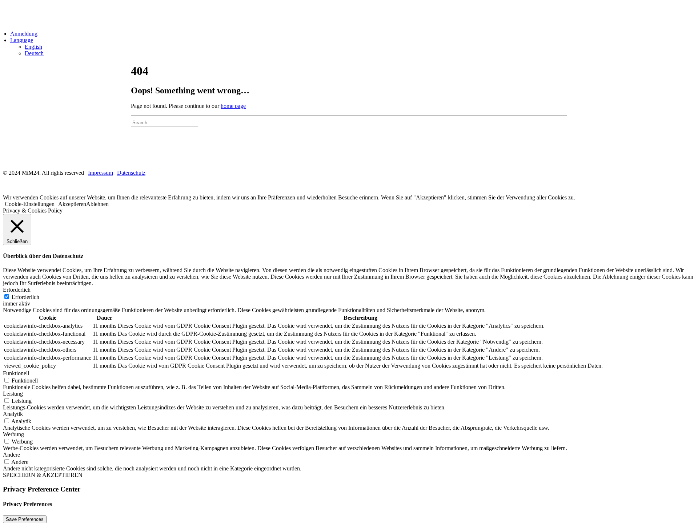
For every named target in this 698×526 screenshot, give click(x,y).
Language (21, 40)
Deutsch (34, 53)
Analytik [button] (13, 414)
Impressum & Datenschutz (170, 147)
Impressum (100, 173)
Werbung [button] (13, 434)
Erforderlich (25, 297)
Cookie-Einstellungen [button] (30, 204)
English (33, 47)
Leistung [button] (13, 394)
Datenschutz (131, 173)
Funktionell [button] (16, 373)
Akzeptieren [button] (72, 204)
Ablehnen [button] (97, 204)
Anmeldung (23, 34)
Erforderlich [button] (17, 290)
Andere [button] (11, 455)
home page (233, 106)
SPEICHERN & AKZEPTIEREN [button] (43, 475)
